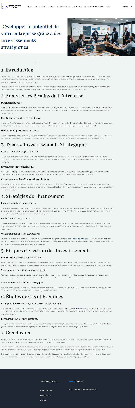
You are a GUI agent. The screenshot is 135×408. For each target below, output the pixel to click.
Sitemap (43, 400)
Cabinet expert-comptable (69, 6)
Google (78, 308)
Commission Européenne (76, 239)
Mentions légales (46, 390)
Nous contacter (45, 395)
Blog (107, 6)
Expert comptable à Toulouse (41, 6)
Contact (125, 6)
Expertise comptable (93, 6)
